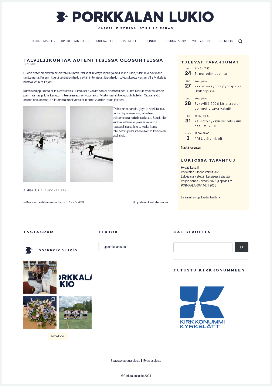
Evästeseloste (152, 360)
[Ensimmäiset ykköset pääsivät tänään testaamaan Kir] (40, 277)
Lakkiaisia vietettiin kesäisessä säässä (205, 176)
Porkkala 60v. (176, 41)
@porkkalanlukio (115, 246)
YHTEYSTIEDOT (202, 41)
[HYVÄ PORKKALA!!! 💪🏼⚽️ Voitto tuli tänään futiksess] (75, 312)
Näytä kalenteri (191, 147)
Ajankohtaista (54, 190)
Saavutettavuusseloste (125, 360)
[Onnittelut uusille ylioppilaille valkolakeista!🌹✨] (40, 312)
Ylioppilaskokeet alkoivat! (148, 202)
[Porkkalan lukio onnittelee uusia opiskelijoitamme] (75, 277)
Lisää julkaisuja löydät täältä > (200, 197)
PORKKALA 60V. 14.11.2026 (198, 185)
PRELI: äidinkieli (208, 138)
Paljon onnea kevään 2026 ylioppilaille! (206, 181)
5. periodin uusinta (211, 73)
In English (227, 41)
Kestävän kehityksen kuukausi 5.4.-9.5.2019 (55, 202)
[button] (44, 144)
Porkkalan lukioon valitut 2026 (200, 172)
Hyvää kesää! (190, 167)
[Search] (241, 247)
